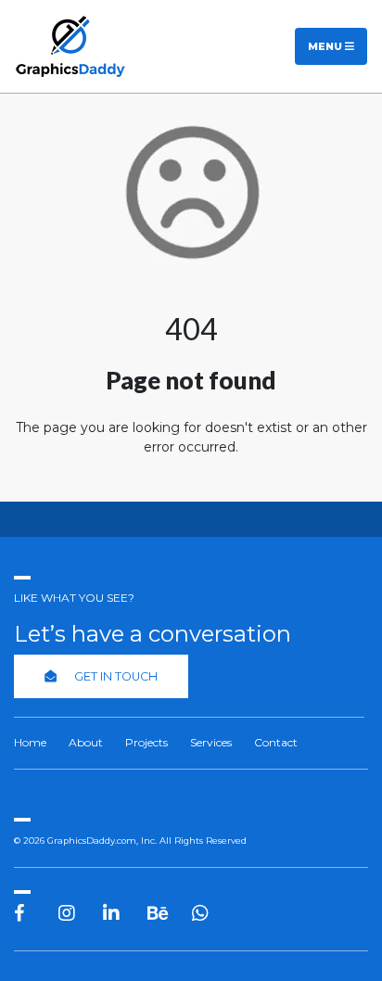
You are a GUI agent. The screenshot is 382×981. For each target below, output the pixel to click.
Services (211, 742)
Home (30, 742)
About (86, 742)
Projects (146, 742)
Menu (326, 46)
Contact (276, 742)
